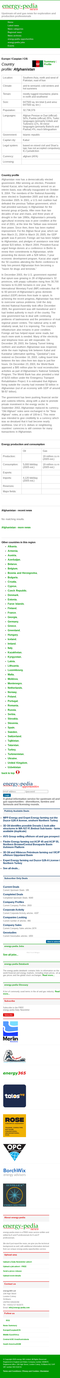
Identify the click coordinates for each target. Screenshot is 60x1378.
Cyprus (12, 586)
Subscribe (8, 1015)
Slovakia (13, 718)
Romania (13, 705)
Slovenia (13, 723)
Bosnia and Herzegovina (22, 573)
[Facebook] (7, 1349)
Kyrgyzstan (14, 657)
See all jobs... (10, 954)
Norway (12, 692)
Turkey (12, 749)
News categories (15, 29)
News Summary (10, 1325)
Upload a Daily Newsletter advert (17, 1262)
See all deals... (11, 868)
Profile (48, 64)
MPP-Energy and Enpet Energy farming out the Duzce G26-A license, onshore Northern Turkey (30, 819)
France (12, 612)
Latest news (13, 25)
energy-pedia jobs (16, 42)
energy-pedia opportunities (20, 39)
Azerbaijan (14, 559)
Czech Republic (17, 590)
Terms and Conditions (12, 1371)
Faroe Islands (16, 604)
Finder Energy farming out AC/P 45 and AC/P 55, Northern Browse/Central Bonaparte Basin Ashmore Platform (31, 844)
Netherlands (15, 688)
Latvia (11, 661)
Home (10, 22)
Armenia (13, 551)
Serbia (11, 714)
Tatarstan (13, 745)
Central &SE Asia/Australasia (16, 1339)
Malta (11, 674)
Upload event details (12, 1276)
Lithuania (13, 665)
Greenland (14, 630)
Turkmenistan (16, 754)
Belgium (12, 568)
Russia (12, 710)
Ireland (12, 643)
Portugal (13, 701)
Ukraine (12, 758)
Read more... (48, 975)
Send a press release (12, 1271)
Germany (13, 621)
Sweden (12, 732)
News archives (14, 36)
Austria (12, 555)
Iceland (12, 639)
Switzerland (14, 736)
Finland (12, 608)
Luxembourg (15, 670)
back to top (9, 773)
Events (11, 46)
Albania (12, 546)
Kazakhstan (15, 652)
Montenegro (15, 683)
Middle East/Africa (11, 1335)
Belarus (12, 564)
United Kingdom (17, 763)
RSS (7, 1320)
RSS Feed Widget (33, 952)
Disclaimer (44, 1371)
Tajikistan (13, 740)
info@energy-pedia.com (19, 1308)
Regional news (15, 32)
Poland (12, 696)
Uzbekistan (14, 767)
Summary (49, 61)
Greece (12, 626)
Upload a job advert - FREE (14, 1266)
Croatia (12, 581)
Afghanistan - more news (16, 527)
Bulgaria (13, 577)
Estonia (12, 599)
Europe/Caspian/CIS (12, 1330)
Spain (11, 727)
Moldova (13, 679)
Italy (10, 648)
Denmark (13, 595)
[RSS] (4, 1320)
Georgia (12, 617)
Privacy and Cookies (30, 1371)
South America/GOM (12, 1344)
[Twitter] (4, 1349)
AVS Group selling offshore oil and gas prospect (31, 836)
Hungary (13, 634)
